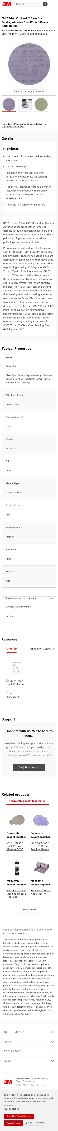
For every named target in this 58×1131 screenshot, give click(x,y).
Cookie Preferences (25, 1081)
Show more (29, 909)
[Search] (45, 4)
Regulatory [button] (13, 1051)
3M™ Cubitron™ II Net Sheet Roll (41, 892)
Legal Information (24, 1079)
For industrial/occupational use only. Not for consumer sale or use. (24, 125)
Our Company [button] (14, 1032)
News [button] (8, 1042)
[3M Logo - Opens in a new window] (6, 4)
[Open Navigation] (53, 4)
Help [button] (7, 1061)
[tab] (11, 649)
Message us (32, 767)
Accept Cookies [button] (13, 1123)
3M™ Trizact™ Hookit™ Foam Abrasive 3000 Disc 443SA (14, 846)
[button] (34, 1123)
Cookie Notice (11, 1109)
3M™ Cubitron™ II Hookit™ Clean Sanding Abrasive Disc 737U (41, 846)
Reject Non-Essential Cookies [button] (19, 1116)
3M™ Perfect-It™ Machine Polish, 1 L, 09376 (16, 893)
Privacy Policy (40, 1079)
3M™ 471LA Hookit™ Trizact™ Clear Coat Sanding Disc (16, 683)
